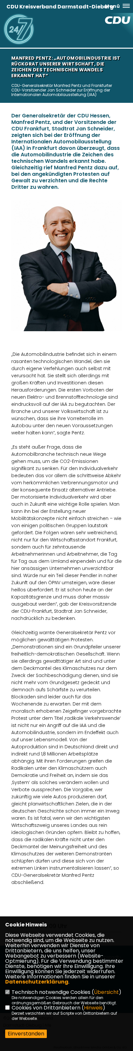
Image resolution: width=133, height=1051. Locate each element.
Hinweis (93, 1007)
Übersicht (106, 992)
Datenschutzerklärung (36, 981)
